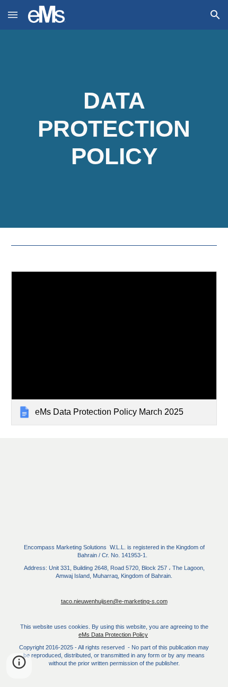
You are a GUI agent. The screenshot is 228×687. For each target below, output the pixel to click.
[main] (114, 129)
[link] (114, 348)
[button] (12, 14)
